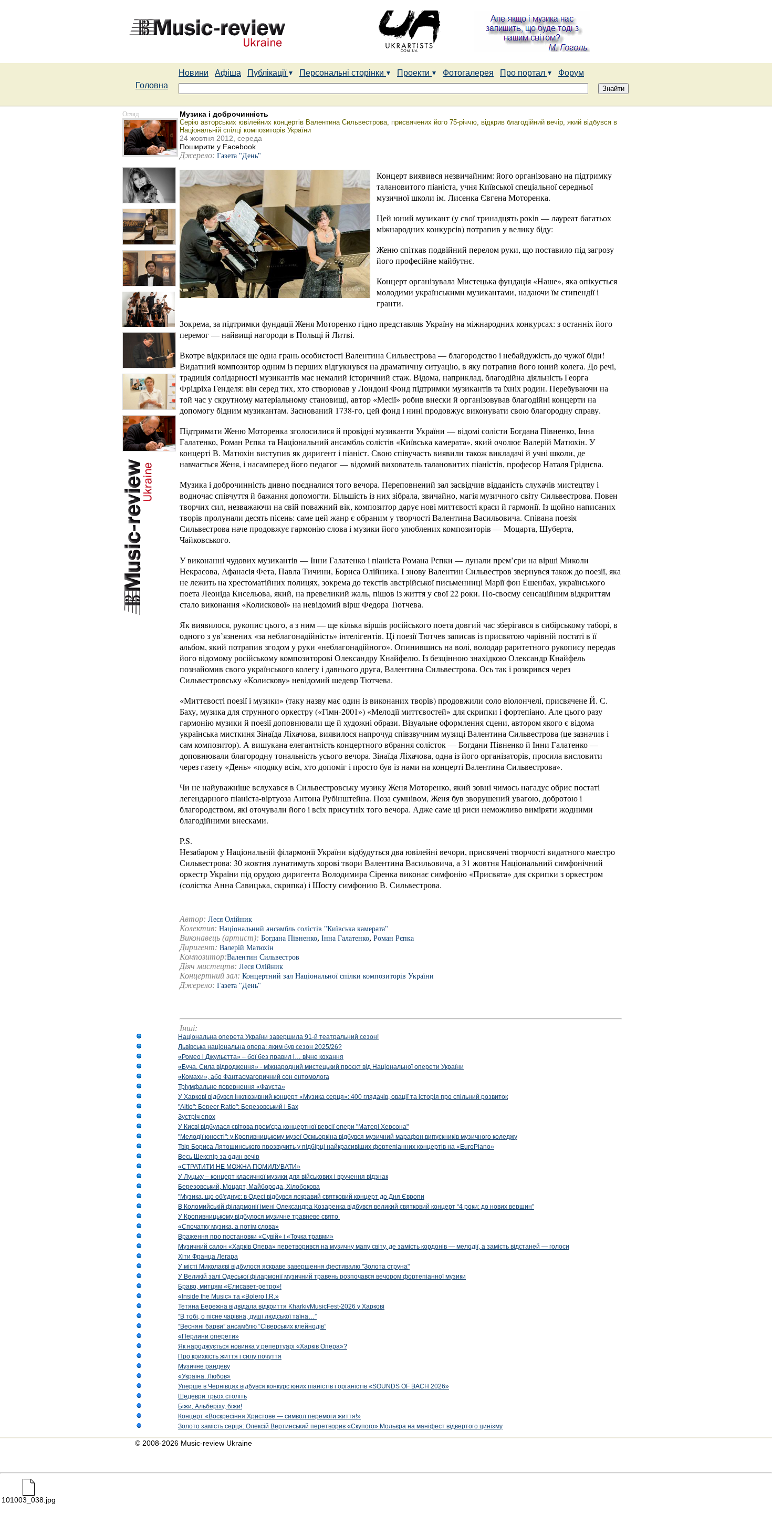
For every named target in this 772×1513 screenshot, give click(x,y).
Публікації (267, 72)
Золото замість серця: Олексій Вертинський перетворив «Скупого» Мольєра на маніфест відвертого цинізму (340, 1426)
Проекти (414, 72)
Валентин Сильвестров (263, 957)
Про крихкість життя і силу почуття (229, 1356)
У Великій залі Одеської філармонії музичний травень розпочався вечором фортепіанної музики (322, 1276)
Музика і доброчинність (224, 114)
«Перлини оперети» (208, 1336)
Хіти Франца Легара (208, 1256)
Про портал (523, 72)
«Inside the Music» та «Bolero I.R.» (228, 1296)
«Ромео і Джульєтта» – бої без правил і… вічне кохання (260, 1057)
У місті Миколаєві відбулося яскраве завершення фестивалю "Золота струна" (294, 1266)
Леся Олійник (261, 967)
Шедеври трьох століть (212, 1396)
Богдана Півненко (289, 938)
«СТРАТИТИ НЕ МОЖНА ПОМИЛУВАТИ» (239, 1166)
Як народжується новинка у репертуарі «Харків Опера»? (262, 1346)
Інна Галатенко (345, 938)
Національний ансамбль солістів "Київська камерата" (303, 929)
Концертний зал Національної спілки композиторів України (338, 976)
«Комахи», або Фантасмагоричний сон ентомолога (253, 1076)
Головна (151, 85)
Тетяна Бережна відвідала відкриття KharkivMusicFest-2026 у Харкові (281, 1306)
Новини (193, 72)
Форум (571, 72)
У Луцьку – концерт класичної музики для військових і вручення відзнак (283, 1176)
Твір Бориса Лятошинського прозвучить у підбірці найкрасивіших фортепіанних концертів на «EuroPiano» (336, 1146)
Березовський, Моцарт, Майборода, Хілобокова (249, 1186)
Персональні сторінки (342, 72)
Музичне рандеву (204, 1366)
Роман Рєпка (393, 938)
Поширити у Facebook (218, 146)
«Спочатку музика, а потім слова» (228, 1226)
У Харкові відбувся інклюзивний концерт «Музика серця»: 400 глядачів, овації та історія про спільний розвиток (343, 1096)
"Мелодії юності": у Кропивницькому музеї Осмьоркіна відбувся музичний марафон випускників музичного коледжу (347, 1136)
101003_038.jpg (29, 1500)
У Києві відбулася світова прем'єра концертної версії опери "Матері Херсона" (293, 1126)
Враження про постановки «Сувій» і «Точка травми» (255, 1236)
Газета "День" (239, 156)
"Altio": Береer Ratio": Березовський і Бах (238, 1106)
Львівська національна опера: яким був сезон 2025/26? (260, 1047)
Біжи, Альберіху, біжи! (210, 1406)
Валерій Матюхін (247, 948)
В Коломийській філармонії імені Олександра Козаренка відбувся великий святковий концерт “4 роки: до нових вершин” (356, 1206)
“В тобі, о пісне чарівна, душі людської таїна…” (247, 1316)
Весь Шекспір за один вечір (218, 1156)
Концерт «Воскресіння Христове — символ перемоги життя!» (269, 1416)
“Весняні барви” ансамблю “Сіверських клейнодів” (252, 1326)
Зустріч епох (196, 1116)
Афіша (228, 72)
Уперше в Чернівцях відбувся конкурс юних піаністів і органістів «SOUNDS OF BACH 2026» (313, 1386)
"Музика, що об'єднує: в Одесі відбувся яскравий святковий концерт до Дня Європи (301, 1196)
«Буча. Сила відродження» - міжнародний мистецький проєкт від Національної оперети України (321, 1067)
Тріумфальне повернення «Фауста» (231, 1086)
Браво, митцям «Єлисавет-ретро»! (229, 1286)
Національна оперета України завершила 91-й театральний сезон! (278, 1037)
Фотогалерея (468, 72)
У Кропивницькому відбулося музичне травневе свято (259, 1216)
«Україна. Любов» (204, 1376)
